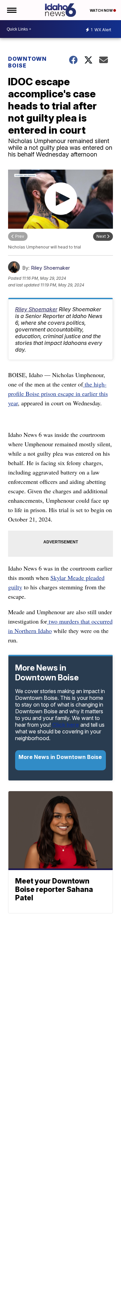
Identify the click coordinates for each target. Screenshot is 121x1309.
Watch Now (101, 10)
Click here (65, 724)
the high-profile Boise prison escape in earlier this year (58, 393)
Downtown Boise (27, 62)
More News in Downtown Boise (60, 757)
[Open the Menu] (11, 10)
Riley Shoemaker (50, 268)
